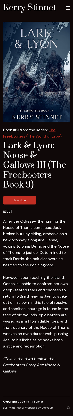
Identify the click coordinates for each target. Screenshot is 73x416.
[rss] (68, 409)
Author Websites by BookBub (34, 407)
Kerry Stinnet (29, 7)
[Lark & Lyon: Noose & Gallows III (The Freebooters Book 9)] (36, 72)
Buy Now (20, 200)
